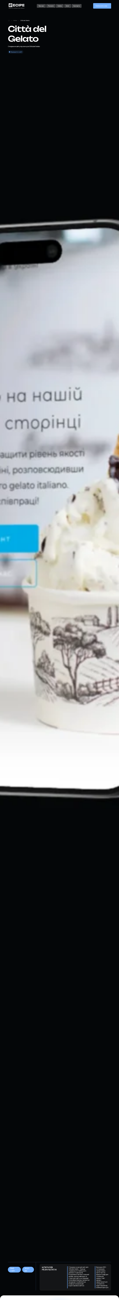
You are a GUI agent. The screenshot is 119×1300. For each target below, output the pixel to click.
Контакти (76, 6)
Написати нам (101, 6)
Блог (67, 6)
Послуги (51, 6)
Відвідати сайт (16, 52)
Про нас (41, 6)
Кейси (60, 6)
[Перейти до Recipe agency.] (9, 20)
